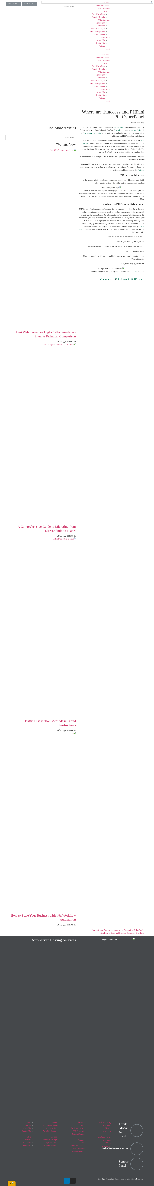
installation (120, 130)
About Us (101, 40)
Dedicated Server (102, 5)
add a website (136, 130)
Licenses (101, 26)
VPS (82, 1125)
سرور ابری (107, 1125)
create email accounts (92, 133)
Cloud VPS (105, 3)
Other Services (103, 20)
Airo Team (105, 37)
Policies (102, 46)
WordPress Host (98, 14)
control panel (119, 127)
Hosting (106, 11)
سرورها (81, 1122)
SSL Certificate (103, 8)
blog (135, 271)
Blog (107, 49)
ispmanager (100, 23)
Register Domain (98, 17)
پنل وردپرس (106, 1131)
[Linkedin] (67, 1181)
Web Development (50, 1131)
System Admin (99, 34)
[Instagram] (73, 1181)
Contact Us (100, 43)
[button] (96, 51)
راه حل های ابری (104, 1122)
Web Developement (97, 31)
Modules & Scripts (97, 29)
